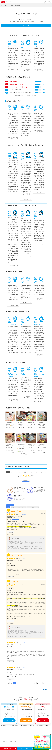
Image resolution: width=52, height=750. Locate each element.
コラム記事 (10, 741)
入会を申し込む (42, 720)
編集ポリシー (5, 741)
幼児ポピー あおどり (14, 618)
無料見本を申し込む (9, 720)
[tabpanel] (13, 55)
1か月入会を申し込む (26, 720)
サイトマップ (15, 741)
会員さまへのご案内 (47, 1)
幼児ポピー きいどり (14, 529)
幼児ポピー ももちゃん (14, 574)
